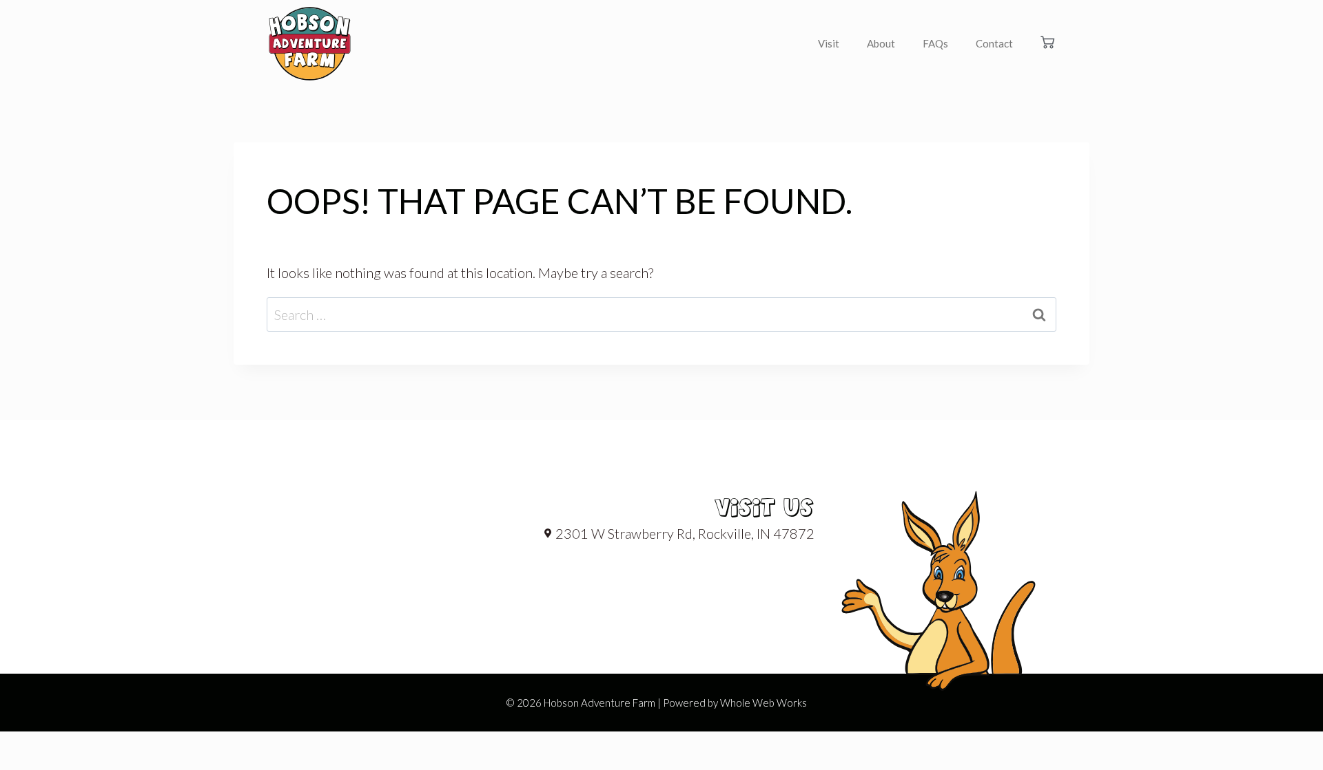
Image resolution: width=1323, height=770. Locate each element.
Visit (828, 43)
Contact (994, 43)
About (881, 43)
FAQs (935, 43)
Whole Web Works (763, 702)
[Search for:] (661, 314)
